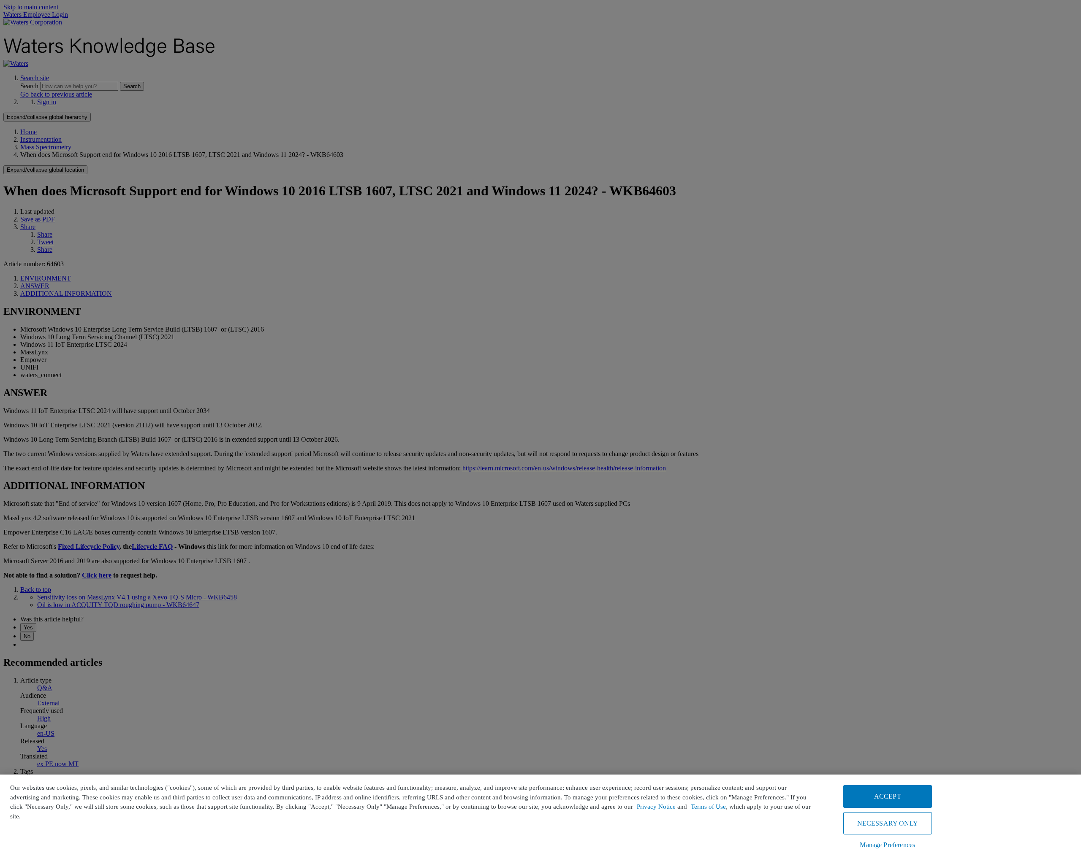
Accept (887, 796)
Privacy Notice (656, 806)
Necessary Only (887, 823)
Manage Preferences (887, 844)
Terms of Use (708, 806)
